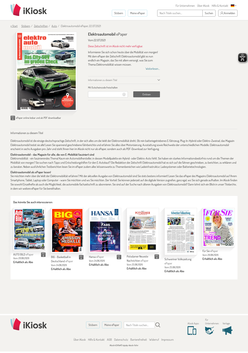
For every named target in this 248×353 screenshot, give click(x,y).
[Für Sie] (218, 227)
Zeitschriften (41, 26)
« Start (14, 26)
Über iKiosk (203, 5)
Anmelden (229, 13)
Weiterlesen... (153, 68)
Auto (54, 26)
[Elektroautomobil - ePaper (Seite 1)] (46, 71)
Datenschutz (121, 339)
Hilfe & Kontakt (220, 5)
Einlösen (147, 94)
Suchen (209, 13)
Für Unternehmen (185, 5)
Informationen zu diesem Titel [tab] (102, 80)
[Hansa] (105, 230)
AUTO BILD (23, 254)
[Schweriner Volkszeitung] (180, 231)
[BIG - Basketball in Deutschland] (67, 230)
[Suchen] (158, 325)
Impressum (167, 339)
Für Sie (210, 251)
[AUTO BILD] (29, 229)
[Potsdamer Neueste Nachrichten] (143, 230)
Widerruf (154, 339)
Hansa (96, 257)
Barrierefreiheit (138, 339)
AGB (109, 339)
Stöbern (118, 13)
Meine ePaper (137, 13)
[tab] (124, 87)
